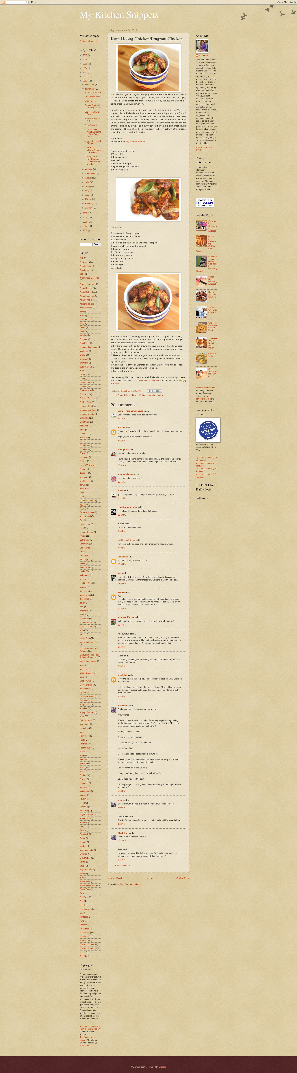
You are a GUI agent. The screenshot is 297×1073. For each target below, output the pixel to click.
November (90, 89)
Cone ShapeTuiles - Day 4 (212, 372)
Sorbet (83, 862)
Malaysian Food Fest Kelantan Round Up (89, 656)
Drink (82, 493)
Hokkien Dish (86, 583)
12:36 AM (122, 583)
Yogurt (82, 952)
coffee (82, 441)
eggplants (84, 504)
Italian (82, 603)
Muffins (83, 692)
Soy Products (86, 870)
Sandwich (84, 834)
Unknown (122, 557)
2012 (85, 76)
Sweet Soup (85, 889)
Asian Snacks (86, 300)
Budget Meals (86, 367)
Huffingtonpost (86, 1045)
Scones (83, 842)
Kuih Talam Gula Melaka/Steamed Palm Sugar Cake (93, 133)
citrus (82, 430)
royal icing (84, 811)
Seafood (83, 846)
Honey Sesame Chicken (212, 294)
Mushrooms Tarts (92, 97)
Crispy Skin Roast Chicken (93, 142)
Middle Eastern (86, 673)
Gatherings (84, 540)
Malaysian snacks (88, 661)
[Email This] (148, 391)
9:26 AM (121, 860)
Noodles (83, 708)
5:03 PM (121, 791)
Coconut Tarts (212, 355)
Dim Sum (84, 477)
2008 (85, 222)
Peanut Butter (86, 748)
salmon (83, 826)
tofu (81, 913)
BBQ (82, 323)
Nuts (82, 716)
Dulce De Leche (87, 500)
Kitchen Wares (86, 622)
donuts (83, 485)
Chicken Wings (86, 398)
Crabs (82, 453)
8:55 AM (121, 440)
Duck (82, 496)
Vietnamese (85, 940)
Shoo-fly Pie (90, 101)
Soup (82, 866)
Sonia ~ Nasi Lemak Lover (130, 411)
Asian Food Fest (87, 296)
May (87, 190)
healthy (83, 579)
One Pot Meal (86, 720)
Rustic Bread (85, 818)
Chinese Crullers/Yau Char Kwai (212, 326)
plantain (83, 763)
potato (82, 771)
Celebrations (85, 382)
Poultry (160, 395)
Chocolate (84, 418)
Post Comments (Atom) (130, 884)
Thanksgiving (86, 909)
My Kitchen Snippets (119, 14)
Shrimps (83, 854)
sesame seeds (86, 850)
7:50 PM (121, 548)
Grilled (82, 563)
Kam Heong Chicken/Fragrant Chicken (93, 150)
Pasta (82, 740)
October (89, 169)
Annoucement (86, 266)
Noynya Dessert (87, 712)
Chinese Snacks (87, 414)
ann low (121, 427)
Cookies (83, 449)
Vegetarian (84, 936)
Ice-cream (84, 591)
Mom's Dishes (86, 685)
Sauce (82, 838)
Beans (82, 327)
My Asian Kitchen (126, 617)
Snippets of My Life (88, 41)
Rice (82, 803)
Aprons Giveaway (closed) (212, 310)
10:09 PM (122, 564)
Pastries (83, 744)
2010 (85, 213)
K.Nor (120, 491)
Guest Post (85, 567)
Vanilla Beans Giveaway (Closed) (212, 280)
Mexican (83, 669)
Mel (119, 573)
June (87, 186)
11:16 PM (122, 608)
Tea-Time (84, 897)
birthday (83, 335)
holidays (83, 587)
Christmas (84, 422)
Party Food (85, 736)
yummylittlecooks (126, 474)
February (89, 203)
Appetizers (84, 270)
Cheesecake (85, 390)
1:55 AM (121, 647)
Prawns (83, 779)
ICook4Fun (123, 705)
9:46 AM (121, 696)
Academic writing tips (205, 388)
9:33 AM (121, 824)
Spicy (82, 874)
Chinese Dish (86, 406)
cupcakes (84, 457)
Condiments (85, 445)
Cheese (83, 386)
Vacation (83, 925)
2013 (85, 72)
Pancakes (84, 728)
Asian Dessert (86, 288)
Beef (82, 331)
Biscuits (83, 339)
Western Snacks (87, 948)
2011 (85, 81)
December (90, 84)
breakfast (84, 359)
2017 (85, 55)
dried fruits (84, 489)
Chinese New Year (88, 410)
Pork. (82, 767)
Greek (82, 551)
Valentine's (84, 929)
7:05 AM (121, 666)
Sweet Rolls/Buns (88, 885)
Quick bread (85, 791)
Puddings (84, 783)
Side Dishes (85, 858)
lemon (82, 634)
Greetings (84, 556)
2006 (85, 230)
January (89, 208)
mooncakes (85, 689)
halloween (84, 575)
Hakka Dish (85, 571)
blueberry (84, 351)
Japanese (84, 611)
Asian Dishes (124, 395)
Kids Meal (84, 618)
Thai (82, 901)
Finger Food (85, 524)
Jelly (82, 614)
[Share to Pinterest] (160, 391)
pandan (83, 732)
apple (82, 274)
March (88, 199)
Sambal (83, 830)
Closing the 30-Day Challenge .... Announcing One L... (92, 160)
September (90, 173)
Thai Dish (84, 905)
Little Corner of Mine (127, 507)
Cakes (82, 375)
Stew (82, 877)
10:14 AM (122, 840)
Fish (82, 528)
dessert (83, 473)
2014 (85, 68)
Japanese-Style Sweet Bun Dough (212, 343)
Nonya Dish (85, 704)
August (88, 178)
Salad (82, 822)
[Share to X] (154, 391)
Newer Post (115, 878)
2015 (85, 64)
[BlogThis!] (151, 391)
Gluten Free (85, 548)
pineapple (84, 759)
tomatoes (84, 917)
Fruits (82, 536)
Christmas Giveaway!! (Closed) (212, 226)
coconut (83, 438)
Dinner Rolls (85, 481)
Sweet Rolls (85, 881)
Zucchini (83, 956)
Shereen (122, 592)
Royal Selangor (86, 814)
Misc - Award (85, 681)
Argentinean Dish (87, 284)
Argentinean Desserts (89, 278)
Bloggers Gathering (88, 347)
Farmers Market (87, 512)
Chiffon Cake (85, 402)
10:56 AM (122, 482)
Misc (82, 677)
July (87, 182)
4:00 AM (121, 807)
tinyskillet (122, 675)
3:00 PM (121, 531)
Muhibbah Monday (147, 395)
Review (83, 799)
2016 (85, 59)
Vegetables (85, 932)
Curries (83, 461)
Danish (83, 469)
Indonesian (84, 599)
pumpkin (83, 787)
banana (83, 312)
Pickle (82, 751)
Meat (82, 665)
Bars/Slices (85, 319)
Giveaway (84, 544)
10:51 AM (122, 465)
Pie (81, 755)
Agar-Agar (84, 262)
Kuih (82, 630)
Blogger (162, 1067)
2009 (85, 217)
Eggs (82, 508)
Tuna (82, 921)
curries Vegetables (88, 465)
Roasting (84, 807)
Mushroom (84, 700)
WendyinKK (123, 449)
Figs (82, 520)
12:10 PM (122, 515)
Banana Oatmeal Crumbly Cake (92, 106)
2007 (85, 226)
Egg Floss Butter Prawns (92, 113)
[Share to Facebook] (157, 391)
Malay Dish (85, 638)
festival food (85, 516)
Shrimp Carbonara (93, 92)
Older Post (182, 878)
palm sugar (85, 724)
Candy (82, 378)
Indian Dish (85, 595)
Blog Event (85, 343)
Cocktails (84, 433)
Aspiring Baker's (87, 304)
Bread (82, 355)
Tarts (82, 893)
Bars (82, 315)
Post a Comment (122, 865)
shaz (120, 800)
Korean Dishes (86, 626)
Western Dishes (87, 944)
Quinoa (83, 795)
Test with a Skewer (149, 380)
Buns (82, 371)
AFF (82, 258)
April (87, 195)
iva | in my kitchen (126, 540)
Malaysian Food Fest (89, 642)
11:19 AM (122, 498)
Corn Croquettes (92, 125)
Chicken (134, 395)
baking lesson (86, 308)
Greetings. (84, 559)
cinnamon (84, 426)
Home (149, 878)
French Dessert (86, 532)
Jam (82, 607)
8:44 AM (121, 418)
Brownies (84, 363)
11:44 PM (122, 625)
